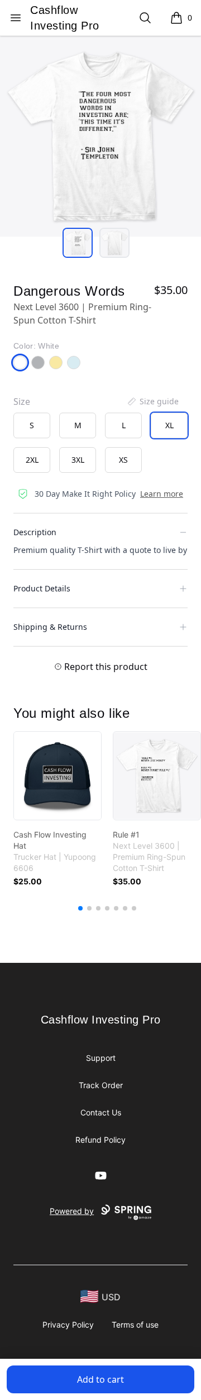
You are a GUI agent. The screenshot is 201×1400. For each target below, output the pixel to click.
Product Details (41, 588)
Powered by (72, 1211)
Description (34, 532)
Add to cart (100, 1379)
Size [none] (21, 401)
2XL (32, 459)
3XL (77, 459)
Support (101, 1058)
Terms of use (135, 1324)
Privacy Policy (68, 1324)
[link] (57, 776)
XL (169, 425)
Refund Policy (100, 1139)
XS (123, 459)
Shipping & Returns (50, 626)
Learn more (161, 493)
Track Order (101, 1085)
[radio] (31, 425)
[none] (152, 401)
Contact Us (100, 1112)
